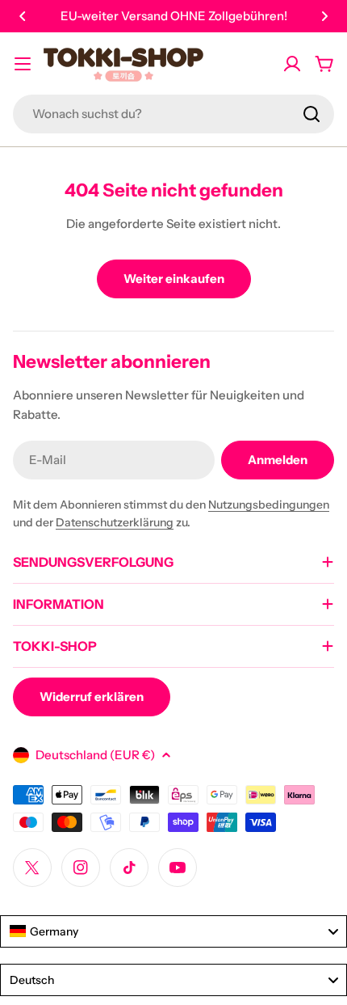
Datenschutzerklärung (115, 522)
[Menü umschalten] (22, 64)
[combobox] (173, 114)
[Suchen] (311, 114)
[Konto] (292, 64)
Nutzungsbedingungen (268, 504)
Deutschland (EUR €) (95, 754)
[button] (22, 16)
